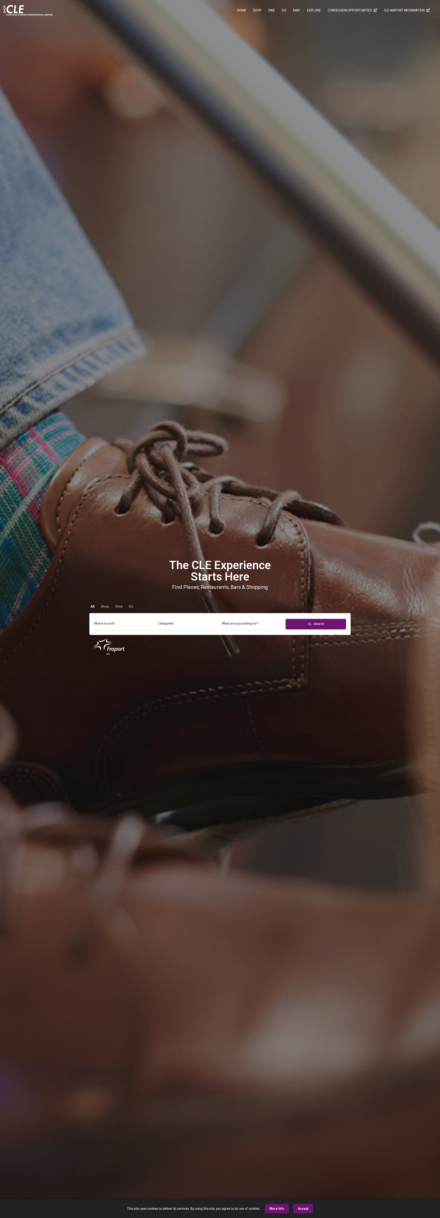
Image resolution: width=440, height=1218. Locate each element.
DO (284, 10)
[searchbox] (123, 624)
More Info (277, 1208)
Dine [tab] (119, 606)
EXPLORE (314, 10)
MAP (296, 10)
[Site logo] (28, 10)
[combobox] (124, 624)
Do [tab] (131, 606)
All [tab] (93, 606)
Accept (303, 1208)
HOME (241, 10)
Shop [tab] (105, 606)
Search (318, 624)
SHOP (257, 10)
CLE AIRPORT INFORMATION (404, 10)
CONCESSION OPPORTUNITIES (350, 10)
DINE (271, 10)
